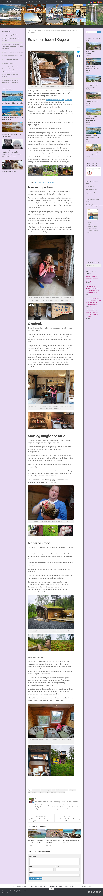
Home (3, 2)
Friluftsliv (32, 30)
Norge (40, 30)
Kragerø (66, 790)
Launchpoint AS (17, 893)
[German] (95, 2)
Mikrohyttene (72, 790)
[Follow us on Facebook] (89, 892)
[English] (91, 2)
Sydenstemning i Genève (11, 59)
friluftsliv (43, 790)
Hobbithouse (59, 790)
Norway (47, 30)
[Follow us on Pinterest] (100, 892)
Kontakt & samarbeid (13, 2)
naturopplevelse (32, 792)
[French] (93, 2)
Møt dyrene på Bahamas (71, 840)
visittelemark (62, 792)
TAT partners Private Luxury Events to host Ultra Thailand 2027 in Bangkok (92, 313)
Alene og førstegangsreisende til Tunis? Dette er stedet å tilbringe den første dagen (12, 46)
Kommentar (33, 856)
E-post (57, 866)
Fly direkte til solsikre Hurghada (12, 103)
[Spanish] (101, 2)
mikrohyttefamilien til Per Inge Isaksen (59, 100)
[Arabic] (89, 2)
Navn (31, 866)
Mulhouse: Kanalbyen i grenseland (13, 52)
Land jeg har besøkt (27, 2)
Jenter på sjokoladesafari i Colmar (13, 55)
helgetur (49, 790)
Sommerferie (64, 30)
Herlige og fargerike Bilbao (11, 35)
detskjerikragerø (36, 790)
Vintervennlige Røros (9, 171)
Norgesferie (40, 792)
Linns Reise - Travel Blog (23, 9)
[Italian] (97, 2)
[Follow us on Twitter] (91, 892)
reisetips (46, 792)
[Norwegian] (99, 2)
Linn (31, 44)
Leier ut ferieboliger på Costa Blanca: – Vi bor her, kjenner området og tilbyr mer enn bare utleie (12, 69)
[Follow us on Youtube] (97, 892)
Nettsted (31, 872)
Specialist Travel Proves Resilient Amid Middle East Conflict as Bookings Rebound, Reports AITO (93, 301)
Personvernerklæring (67, 2)
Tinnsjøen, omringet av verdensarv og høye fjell (92, 137)
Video (31, 886)
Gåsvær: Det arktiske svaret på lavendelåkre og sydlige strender (93, 86)
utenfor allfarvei (53, 792)
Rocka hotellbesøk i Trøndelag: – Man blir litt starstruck (92, 68)
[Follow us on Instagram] (94, 892)
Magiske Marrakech (9, 63)
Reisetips (54, 30)
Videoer (78, 2)
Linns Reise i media (41, 2)
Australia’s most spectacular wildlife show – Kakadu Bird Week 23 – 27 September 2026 (93, 289)
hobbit (53, 790)
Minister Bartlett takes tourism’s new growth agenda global (92, 279)
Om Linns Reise (54, 2)
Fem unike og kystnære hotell (45, 182)
